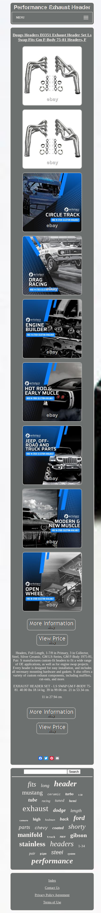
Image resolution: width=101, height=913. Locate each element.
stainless (32, 844)
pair (32, 853)
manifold (30, 834)
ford (79, 817)
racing (46, 801)
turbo (69, 794)
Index (52, 880)
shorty (76, 826)
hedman (50, 819)
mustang (32, 792)
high (36, 819)
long (45, 785)
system (71, 853)
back (64, 819)
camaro (23, 820)
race (63, 836)
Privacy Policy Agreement (52, 895)
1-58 (80, 795)
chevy (41, 828)
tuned (59, 800)
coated (58, 827)
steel (57, 852)
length (76, 810)
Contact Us (52, 888)
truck (51, 837)
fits (32, 784)
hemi (72, 801)
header (65, 783)
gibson (78, 835)
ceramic (54, 794)
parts (24, 827)
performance (52, 861)
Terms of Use (52, 902)
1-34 (81, 846)
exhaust (35, 808)
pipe (43, 854)
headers (62, 843)
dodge (59, 810)
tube (32, 800)
